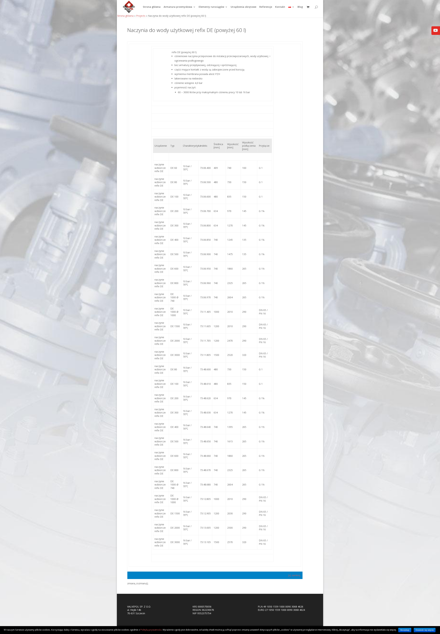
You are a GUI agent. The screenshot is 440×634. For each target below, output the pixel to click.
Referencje (265, 7)
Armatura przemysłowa (178, 7)
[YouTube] (435, 32)
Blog (300, 7)
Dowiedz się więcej (425, 630)
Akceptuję (404, 630)
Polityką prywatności (151, 629)
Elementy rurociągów (211, 7)
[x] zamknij (294, 575)
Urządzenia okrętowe (243, 7)
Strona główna (152, 7)
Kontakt (280, 7)
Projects (140, 15)
